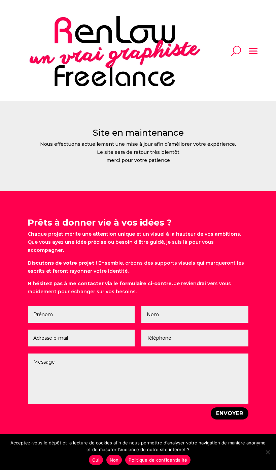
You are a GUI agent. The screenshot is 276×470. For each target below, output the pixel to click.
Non (114, 460)
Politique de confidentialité (158, 460)
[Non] (267, 452)
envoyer (229, 413)
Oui (96, 460)
